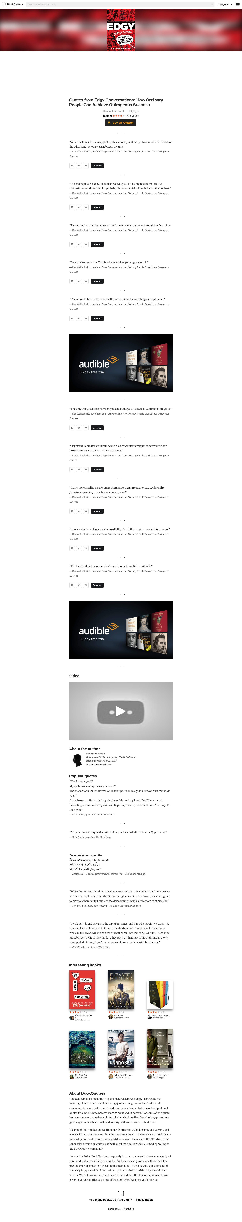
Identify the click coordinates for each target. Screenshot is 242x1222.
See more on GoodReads (98, 764)
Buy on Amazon (122, 122)
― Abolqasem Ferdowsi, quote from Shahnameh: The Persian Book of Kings (107, 874)
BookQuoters (15, 4)
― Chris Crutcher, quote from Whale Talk (89, 947)
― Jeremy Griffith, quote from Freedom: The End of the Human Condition (105, 906)
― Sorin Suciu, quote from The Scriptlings (90, 837)
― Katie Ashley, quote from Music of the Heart (91, 814)
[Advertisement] (121, 75)
